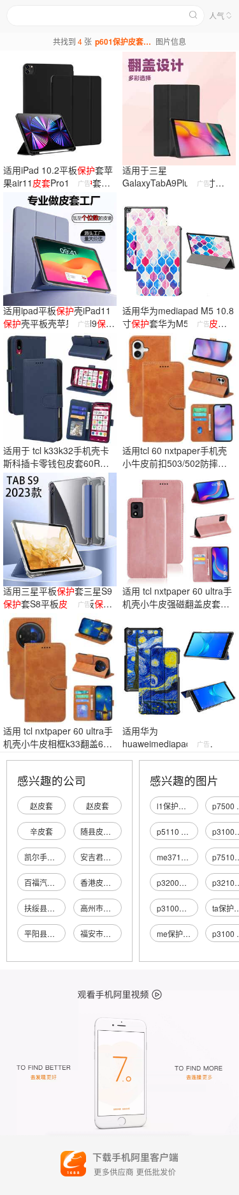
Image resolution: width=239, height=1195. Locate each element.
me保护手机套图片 (189, 933)
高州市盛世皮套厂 (110, 907)
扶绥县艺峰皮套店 (54, 907)
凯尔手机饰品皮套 (54, 856)
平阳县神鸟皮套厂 (54, 933)
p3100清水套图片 (187, 907)
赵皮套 (41, 805)
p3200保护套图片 (187, 882)
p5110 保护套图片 (188, 831)
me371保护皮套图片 (192, 856)
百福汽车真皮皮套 (54, 882)
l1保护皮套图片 (183, 805)
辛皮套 (41, 831)
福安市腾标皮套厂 (110, 933)
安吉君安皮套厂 (107, 856)
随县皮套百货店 (107, 831)
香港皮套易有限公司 (114, 882)
